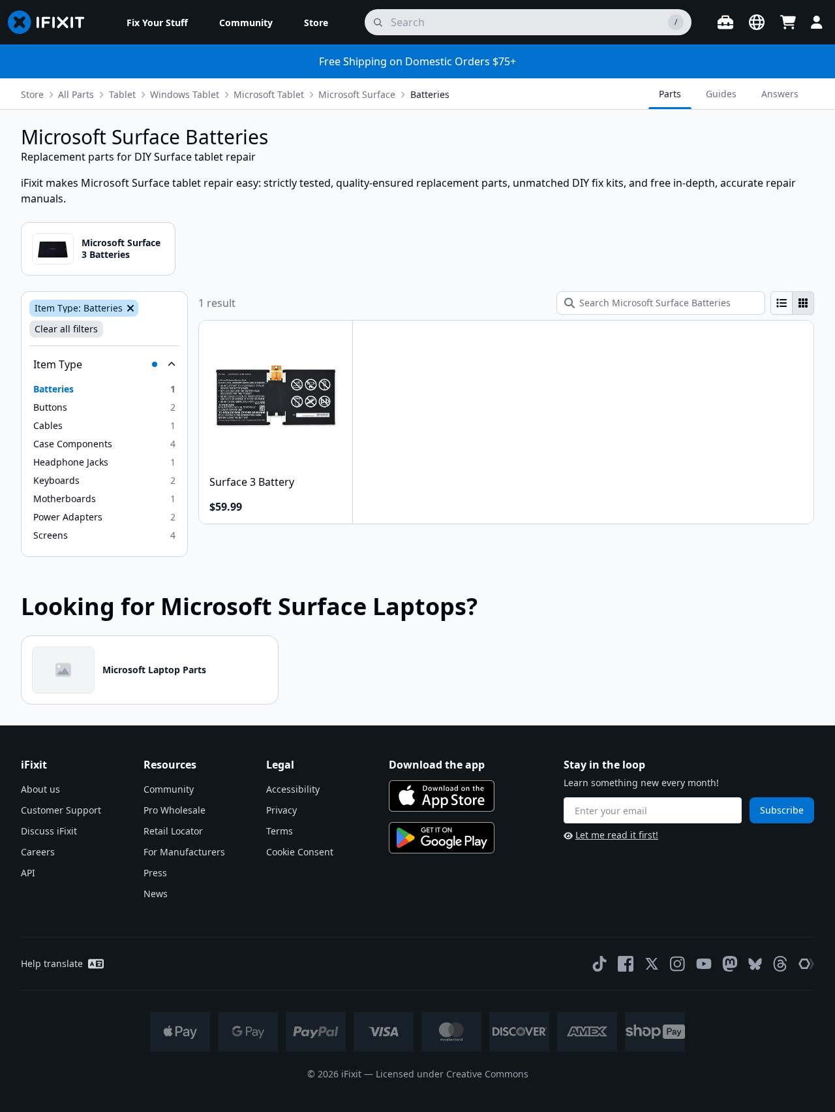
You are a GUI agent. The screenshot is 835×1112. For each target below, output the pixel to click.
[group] (792, 303)
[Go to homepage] (51, 22)
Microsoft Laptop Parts (154, 669)
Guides (721, 93)
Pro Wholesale (174, 810)
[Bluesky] (755, 964)
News (156, 893)
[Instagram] (678, 964)
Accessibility (293, 789)
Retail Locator (173, 831)
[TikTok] (599, 964)
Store (32, 94)
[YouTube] (704, 964)
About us (40, 789)
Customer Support (61, 810)
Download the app (437, 764)
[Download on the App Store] (441, 796)
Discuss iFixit (49, 831)
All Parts (76, 94)
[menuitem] (157, 22)
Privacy (281, 810)
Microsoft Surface (356, 94)
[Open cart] (788, 22)
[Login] (816, 22)
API (28, 872)
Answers (779, 93)
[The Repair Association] (806, 964)
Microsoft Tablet (269, 94)
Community (169, 789)
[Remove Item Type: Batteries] (129, 308)
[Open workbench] (725, 22)
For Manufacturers (184, 852)
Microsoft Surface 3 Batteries (121, 248)
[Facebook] (625, 964)
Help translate (52, 963)
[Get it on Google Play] (441, 837)
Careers (38, 852)
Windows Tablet (184, 94)
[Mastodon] (730, 964)
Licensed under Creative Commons (452, 1074)
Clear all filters (66, 329)
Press (155, 872)
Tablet (122, 94)
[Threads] (780, 964)
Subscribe (782, 810)
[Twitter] (652, 964)
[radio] (781, 303)
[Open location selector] (757, 22)
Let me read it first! (616, 835)
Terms (279, 831)
